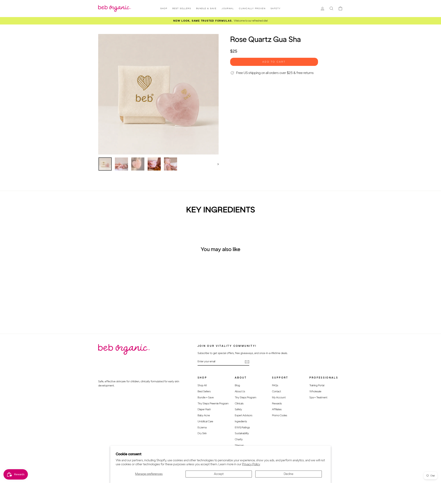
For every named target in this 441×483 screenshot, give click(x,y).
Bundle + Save (206, 397)
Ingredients (241, 421)
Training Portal (316, 385)
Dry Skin (202, 433)
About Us (240, 391)
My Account (279, 397)
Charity (239, 439)
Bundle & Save (206, 8)
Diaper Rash (204, 409)
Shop (163, 8)
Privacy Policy (251, 464)
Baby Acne (204, 415)
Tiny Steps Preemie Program (213, 403)
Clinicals (239, 403)
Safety (276, 8)
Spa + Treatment (318, 397)
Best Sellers (181, 8)
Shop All (202, 385)
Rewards (277, 403)
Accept (219, 474)
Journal (228, 8)
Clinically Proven (252, 8)
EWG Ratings (242, 427)
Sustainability (242, 433)
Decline (288, 474)
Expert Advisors (243, 415)
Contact (276, 391)
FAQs (275, 385)
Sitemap (239, 445)
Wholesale (315, 391)
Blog (237, 385)
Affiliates (277, 409)
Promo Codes (279, 415)
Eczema (202, 427)
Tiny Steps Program (245, 397)
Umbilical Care (205, 421)
